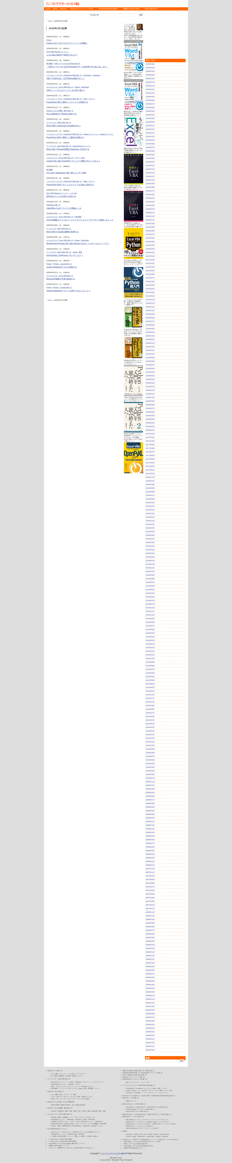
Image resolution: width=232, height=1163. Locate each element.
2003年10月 (150, 1050)
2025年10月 (150, 93)
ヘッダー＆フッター (97, 1082)
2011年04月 (150, 724)
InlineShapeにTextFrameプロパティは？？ (64, 255)
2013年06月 (150, 629)
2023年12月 (150, 173)
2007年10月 (150, 876)
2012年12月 (150, 651)
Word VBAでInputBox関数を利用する (62, 232)
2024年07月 (150, 147)
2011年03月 (150, 727)
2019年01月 (150, 387)
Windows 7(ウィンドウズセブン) (135, 1122)
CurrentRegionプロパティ (92, 1132)
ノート (144, 1092)
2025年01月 (150, 126)
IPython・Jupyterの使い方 (62, 264)
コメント (70, 1136)
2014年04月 (150, 593)
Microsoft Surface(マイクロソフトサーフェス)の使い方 (142, 1128)
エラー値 (73, 193)
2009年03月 (150, 814)
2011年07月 (150, 713)
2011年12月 (150, 695)
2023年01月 (150, 213)
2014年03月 (150, 597)
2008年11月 (150, 829)
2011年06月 (150, 716)
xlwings (136, 1134)
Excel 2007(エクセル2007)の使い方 (157, 1107)
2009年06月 (150, 803)
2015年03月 (150, 553)
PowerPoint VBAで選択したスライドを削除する (67, 102)
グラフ (53, 1096)
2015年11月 (150, 524)
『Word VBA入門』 (151, 9)
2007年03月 (150, 901)
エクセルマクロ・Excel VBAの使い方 (59, 87)
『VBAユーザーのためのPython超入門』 (136, 1144)
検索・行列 (77, 1111)
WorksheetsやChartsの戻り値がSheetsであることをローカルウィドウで (77, 243)
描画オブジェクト (78, 1076)
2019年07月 (150, 365)
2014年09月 (150, 575)
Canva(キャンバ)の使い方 (131, 1139)
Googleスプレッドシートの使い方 (134, 1077)
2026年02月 (150, 78)
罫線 (76, 1136)
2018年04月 (150, 419)
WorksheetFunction (57, 1123)
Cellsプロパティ (56, 1132)
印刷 (55, 1076)
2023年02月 (150, 209)
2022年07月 (150, 234)
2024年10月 (150, 136)
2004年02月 (150, 1035)
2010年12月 (150, 738)
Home (48, 9)
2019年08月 (150, 361)
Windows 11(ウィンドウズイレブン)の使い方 (139, 1126)
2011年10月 (150, 702)
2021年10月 (150, 267)
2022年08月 (150, 231)
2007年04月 (150, 898)
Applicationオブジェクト (58, 1119)
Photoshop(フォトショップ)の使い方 (153, 1139)
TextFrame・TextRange (91, 75)
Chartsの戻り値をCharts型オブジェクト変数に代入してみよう (73, 161)
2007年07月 (150, 887)
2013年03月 (150, 640)
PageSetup (86, 1126)
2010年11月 (150, 742)
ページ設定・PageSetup (74, 1082)
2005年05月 (150, 981)
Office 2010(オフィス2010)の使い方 (134, 1114)
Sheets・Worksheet (82, 87)
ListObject (54, 1121)
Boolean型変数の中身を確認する (60, 279)
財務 (89, 1111)
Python (48, 40)
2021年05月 (150, 285)
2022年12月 (150, 216)
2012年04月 (150, 680)
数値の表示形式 (65, 1105)
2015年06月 (150, 542)
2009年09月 (150, 793)
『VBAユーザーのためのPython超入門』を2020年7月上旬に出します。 (77, 67)
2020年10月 (150, 310)
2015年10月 (150, 528)
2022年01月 (150, 256)
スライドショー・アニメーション (140, 1082)
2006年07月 (150, 930)
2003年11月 (150, 1046)
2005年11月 (150, 959)
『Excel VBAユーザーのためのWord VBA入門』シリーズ (66, 1143)
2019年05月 (150, 372)
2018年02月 (150, 426)
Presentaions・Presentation (134, 1088)
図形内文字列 (66, 1126)
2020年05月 (150, 329)
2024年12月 (150, 129)
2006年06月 (150, 934)
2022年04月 (150, 245)
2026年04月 (150, 71)
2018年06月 (150, 412)
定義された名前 (69, 1123)
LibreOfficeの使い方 (53, 205)
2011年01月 (150, 735)
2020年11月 (150, 307)
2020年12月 (150, 303)
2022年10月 (150, 223)
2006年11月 (150, 916)
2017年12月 (150, 434)
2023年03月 (150, 205)
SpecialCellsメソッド (57, 1134)
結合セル (96, 1136)
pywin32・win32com (162, 1136)
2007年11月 (150, 872)
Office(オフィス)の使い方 (131, 1098)
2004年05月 (150, 1025)
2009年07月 (150, 800)
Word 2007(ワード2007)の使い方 (136, 1107)
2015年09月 (150, 532)
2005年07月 (150, 974)
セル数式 (82, 1136)
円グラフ (66, 1096)
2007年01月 (150, 909)
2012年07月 (150, 669)
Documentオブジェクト (58, 1082)
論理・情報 (68, 1111)
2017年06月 (150, 455)
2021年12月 (150, 260)
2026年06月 (150, 64)
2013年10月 (150, 615)
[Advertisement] (133, 510)
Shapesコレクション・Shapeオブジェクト (98, 134)
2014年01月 (150, 604)
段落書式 (61, 1076)
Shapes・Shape (56, 1126)
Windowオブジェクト (88, 1086)
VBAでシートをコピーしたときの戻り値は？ (65, 90)
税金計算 (94, 1111)
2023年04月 (150, 202)
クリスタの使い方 (172, 1139)
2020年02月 (150, 339)
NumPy (150, 1134)
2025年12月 (150, 86)
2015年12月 (150, 521)
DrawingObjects (77, 1126)
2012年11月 (150, 655)
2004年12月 (150, 999)
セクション (86, 1082)
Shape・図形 (77, 252)
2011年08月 (150, 709)
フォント (77, 1086)
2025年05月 (150, 111)
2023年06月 (150, 194)
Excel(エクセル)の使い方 (56, 1091)
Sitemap (63, 9)
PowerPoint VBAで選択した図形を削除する (65, 137)
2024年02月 (150, 165)
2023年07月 (150, 191)
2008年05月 (150, 851)
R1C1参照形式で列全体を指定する (61, 114)
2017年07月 (150, 452)
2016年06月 (150, 499)
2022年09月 (150, 227)
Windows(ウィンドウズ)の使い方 (133, 1116)
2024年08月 (150, 144)
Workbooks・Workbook (74, 1119)
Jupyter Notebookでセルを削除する (61, 267)
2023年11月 (150, 176)
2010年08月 (150, 753)
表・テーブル (73, 1088)
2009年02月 (150, 818)
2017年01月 (150, 474)
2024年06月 (150, 151)
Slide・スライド (89, 99)
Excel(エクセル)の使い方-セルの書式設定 (61, 1102)
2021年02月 (150, 296)
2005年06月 (150, 977)
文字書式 (68, 1076)
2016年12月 (150, 477)
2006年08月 (150, 927)
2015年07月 (150, 539)
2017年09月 (150, 445)
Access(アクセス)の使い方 (131, 1096)
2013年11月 (150, 611)
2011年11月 (150, 698)
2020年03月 (150, 336)
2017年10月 (150, 441)
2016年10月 (150, 484)
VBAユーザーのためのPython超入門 (67, 64)
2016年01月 (150, 517)
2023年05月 (150, 198)
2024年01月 (150, 169)
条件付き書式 (55, 1105)
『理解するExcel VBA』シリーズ (58, 1145)
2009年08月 (150, 796)
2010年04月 (150, 767)
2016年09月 (150, 488)
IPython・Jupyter (131, 1136)
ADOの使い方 (149, 1071)
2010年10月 (150, 745)
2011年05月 (150, 720)
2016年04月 (150, 506)
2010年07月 (150, 756)
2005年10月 (150, 963)
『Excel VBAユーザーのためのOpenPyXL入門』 (138, 1146)
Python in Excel (164, 1134)
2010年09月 (150, 749)
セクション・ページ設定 (67, 1073)
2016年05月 (150, 503)
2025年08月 (150, 100)
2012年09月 (150, 662)
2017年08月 (150, 448)
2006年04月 (150, 941)
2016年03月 (150, 510)
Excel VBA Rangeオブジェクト (57, 52)
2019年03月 (150, 379)
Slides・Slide (156, 1088)
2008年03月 (150, 858)
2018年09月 (150, 401)
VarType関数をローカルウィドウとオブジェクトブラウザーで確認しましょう (79, 220)
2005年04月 (150, 985)
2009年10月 (150, 789)
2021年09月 (150, 271)
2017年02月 (150, 470)
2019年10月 (150, 354)
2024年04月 (150, 158)
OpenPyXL (129, 1134)
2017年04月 (150, 463)
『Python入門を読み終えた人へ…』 (134, 1148)
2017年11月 (150, 437)
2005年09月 (150, 967)
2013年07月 (150, 626)
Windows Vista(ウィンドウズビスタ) (158, 1122)
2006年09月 (150, 923)
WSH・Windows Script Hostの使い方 (135, 1075)
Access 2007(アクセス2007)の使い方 (137, 1111)
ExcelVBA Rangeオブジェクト (58, 1129)
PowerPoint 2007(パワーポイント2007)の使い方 (140, 1109)
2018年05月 (150, 416)
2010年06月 (150, 760)
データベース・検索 (70, 1094)
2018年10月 (150, 397)
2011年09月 (150, 706)
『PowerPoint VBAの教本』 (108, 9)
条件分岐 (54, 1117)
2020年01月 (150, 343)
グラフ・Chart (80, 158)
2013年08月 (150, 622)
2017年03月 (150, 466)
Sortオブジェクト (64, 1121)
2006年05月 (150, 938)
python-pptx (150, 1136)
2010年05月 (150, 764)
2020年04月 (150, 332)
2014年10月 (150, 571)
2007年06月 (150, 890)
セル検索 (89, 1136)
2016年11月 (150, 481)
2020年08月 (150, 318)
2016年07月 (150, 495)
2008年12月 (150, 825)
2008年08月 (150, 840)
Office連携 (54, 1088)
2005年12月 (150, 956)
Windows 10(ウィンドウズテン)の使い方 (164, 1124)
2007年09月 (150, 880)
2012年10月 (150, 658)
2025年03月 (150, 118)
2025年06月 (150, 107)
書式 (127, 1082)
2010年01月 (150, 778)
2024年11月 (150, 133)
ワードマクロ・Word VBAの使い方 (58, 122)
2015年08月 (150, 535)
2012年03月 (150, 684)
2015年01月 (150, 561)
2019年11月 (150, 350)
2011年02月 (150, 731)
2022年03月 (150, 249)
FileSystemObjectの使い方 (131, 1073)
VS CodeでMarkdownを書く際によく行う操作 (66, 173)
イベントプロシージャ (76, 1117)
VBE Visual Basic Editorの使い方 (133, 1071)
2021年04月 (150, 289)
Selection (71, 1084)
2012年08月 (150, 666)
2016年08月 (150, 492)
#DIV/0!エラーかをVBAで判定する (61, 196)
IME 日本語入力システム (133, 1119)
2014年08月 (150, 579)
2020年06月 (150, 325)
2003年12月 (150, 1043)
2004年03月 (150, 1032)
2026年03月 (150, 75)
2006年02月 (150, 948)
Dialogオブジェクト (97, 1126)
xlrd (141, 1134)
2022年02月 (150, 252)
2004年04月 (150, 1028)
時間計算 (61, 1111)
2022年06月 (150, 238)
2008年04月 (150, 854)
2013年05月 (150, 633)
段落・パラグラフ (56, 1086)
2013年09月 (150, 619)
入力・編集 (54, 1073)
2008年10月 (150, 832)
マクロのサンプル (89, 1117)
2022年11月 (150, 220)
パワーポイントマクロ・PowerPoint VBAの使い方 (64, 75)
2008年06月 (150, 847)
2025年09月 (150, 97)
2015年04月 (150, 550)
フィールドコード (81, 1073)
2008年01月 (150, 865)
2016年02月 (150, 513)
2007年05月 (150, 894)
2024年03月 (150, 162)
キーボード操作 (75, 1096)
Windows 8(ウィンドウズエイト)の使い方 (138, 1124)
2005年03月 (150, 988)
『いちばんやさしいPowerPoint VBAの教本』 (62, 1141)
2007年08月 (150, 883)
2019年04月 (150, 376)
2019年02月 (150, 383)
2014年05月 (150, 590)
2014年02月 (150, 600)
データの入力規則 (84, 1099)
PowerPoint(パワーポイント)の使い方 (135, 1079)
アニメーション (163, 1092)
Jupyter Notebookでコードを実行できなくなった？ (68, 291)
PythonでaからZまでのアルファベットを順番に (67, 43)
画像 (160, 1090)
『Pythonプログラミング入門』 (81, 9)
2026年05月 (150, 68)
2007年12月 (150, 869)
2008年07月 (150, 843)
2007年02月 (150, 905)
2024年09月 (150, 140)
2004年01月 (150, 1039)
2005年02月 (150, 992)
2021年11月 (150, 263)
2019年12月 (150, 347)
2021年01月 (150, 300)
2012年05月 (150, 677)
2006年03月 (150, 945)
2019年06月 (150, 368)
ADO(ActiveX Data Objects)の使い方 (163, 1096)
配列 (59, 1117)
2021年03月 (150, 292)
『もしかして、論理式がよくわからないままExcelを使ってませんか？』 (71, 1148)
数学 (100, 1111)
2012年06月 (150, 673)
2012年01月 (150, 691)
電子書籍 (49, 64)
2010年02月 (150, 774)
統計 (104, 1111)
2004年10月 (150, 1006)
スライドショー (152, 1092)
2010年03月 (150, 771)
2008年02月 (150, 861)
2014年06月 (150, 586)
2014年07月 (150, 582)
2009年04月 (150, 811)
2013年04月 (150, 637)
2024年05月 (150, 155)
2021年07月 (150, 278)
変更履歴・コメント (94, 1088)
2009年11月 (150, 785)
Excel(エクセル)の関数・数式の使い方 (59, 111)
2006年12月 (150, 912)
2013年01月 (150, 648)
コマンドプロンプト (162, 1119)
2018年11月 (150, 394)
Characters (98, 1121)
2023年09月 (150, 184)
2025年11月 (150, 89)
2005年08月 (150, 970)
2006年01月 (150, 952)
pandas (156, 1134)
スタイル (78, 1084)
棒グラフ (59, 1096)
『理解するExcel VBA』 (131, 9)
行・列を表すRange (71, 1134)
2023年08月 (150, 187)
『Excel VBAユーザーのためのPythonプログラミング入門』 (142, 1141)
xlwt (145, 1134)
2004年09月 (150, 1010)
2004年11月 (150, 1003)
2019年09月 (150, 358)
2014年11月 (150, 568)
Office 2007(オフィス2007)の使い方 (134, 1104)
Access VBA (145, 1096)
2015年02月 (150, 557)
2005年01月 (150, 996)
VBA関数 (78, 217)
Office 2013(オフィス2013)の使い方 (159, 1114)
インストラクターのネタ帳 (62, 3)
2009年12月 (150, 782)
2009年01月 (150, 822)
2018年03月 (150, 423)
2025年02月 (150, 122)
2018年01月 (150, 430)
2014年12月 (150, 564)
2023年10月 (150, 180)
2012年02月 (150, 687)
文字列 (84, 1111)
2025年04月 (150, 115)
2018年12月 (150, 390)
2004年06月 (150, 1021)
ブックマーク (63, 1088)
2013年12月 (150, 608)
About (55, 9)
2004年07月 (150, 1017)
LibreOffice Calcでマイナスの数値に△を (63, 208)
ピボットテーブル (80, 1123)
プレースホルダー (142, 1090)
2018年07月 (150, 408)
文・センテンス (68, 1086)
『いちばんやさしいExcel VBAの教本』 (60, 1139)
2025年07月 (150, 104)
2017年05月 (150, 459)
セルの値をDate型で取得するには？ (62, 55)
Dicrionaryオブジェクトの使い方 (152, 1073)
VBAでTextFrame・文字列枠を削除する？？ (65, 78)
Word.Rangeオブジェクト (82, 146)
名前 (61, 1094)
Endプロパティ (66, 1132)
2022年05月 (150, 242)
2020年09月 (150, 314)
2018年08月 (150, 405)
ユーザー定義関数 (93, 1123)
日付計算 (54, 1111)
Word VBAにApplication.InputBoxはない (63, 126)
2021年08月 (150, 274)
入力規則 (54, 1136)
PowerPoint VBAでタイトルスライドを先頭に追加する (70, 185)
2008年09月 (150, 836)
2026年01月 (150, 82)
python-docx (141, 1136)
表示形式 (81, 1134)
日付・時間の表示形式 (78, 1105)
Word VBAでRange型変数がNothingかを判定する (67, 149)
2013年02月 (150, 644)
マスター (164, 1088)
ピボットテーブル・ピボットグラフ (66, 1099)
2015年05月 (150, 546)
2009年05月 (150, 807)
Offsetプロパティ (78, 1132)
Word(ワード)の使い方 (55, 1071)
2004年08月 (150, 1014)
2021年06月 (150, 281)
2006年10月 (150, 919)
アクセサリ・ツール (148, 1119)
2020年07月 (150, 321)
